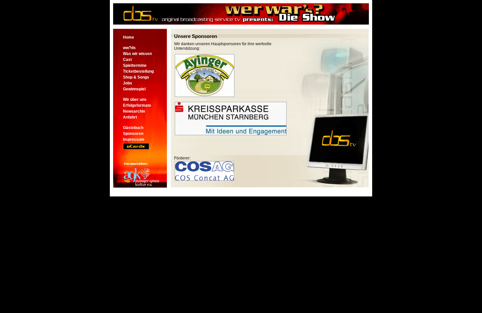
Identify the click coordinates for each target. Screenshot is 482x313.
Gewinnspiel (134, 89)
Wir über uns (135, 99)
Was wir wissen (137, 53)
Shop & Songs (136, 77)
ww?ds (129, 48)
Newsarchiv (134, 111)
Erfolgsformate (137, 105)
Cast (127, 59)
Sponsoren (133, 133)
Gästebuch (133, 127)
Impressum (133, 139)
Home (128, 37)
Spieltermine (135, 65)
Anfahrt (130, 117)
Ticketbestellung (138, 71)
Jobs (127, 83)
